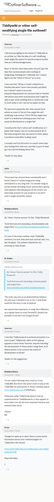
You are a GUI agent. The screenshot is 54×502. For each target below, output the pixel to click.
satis (6, 168)
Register (39, 11)
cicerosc (15, 34)
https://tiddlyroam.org (14, 390)
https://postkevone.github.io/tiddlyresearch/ (26, 287)
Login (31, 11)
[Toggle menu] (3, 18)
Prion (6, 427)
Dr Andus (8, 258)
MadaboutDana (11, 209)
